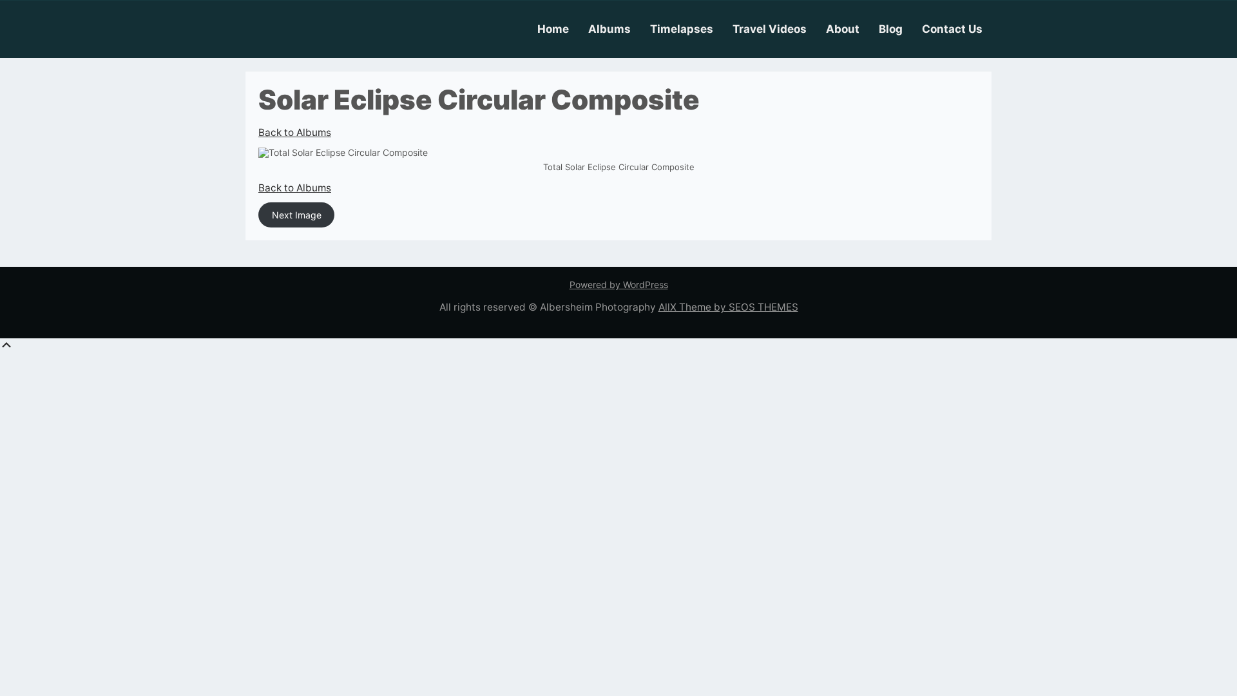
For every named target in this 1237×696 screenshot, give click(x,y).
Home (553, 29)
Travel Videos (770, 29)
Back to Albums (294, 132)
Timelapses (681, 29)
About (842, 29)
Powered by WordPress (619, 284)
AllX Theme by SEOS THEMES (728, 307)
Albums (609, 29)
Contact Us (952, 29)
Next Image (296, 214)
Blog (891, 29)
